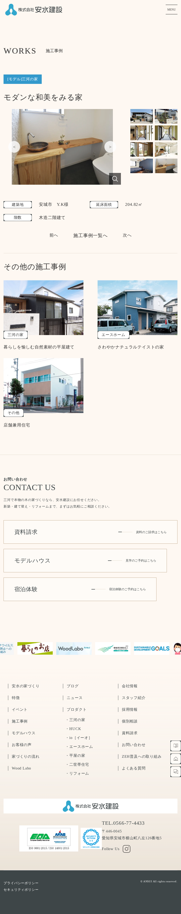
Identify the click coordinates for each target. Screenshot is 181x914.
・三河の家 (75, 720)
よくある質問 (134, 768)
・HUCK (73, 729)
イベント (20, 709)
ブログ (72, 686)
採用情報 (130, 709)
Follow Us (110, 849)
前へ (53, 235)
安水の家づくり (26, 686)
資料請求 (130, 733)
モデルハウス (24, 733)
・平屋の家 (75, 756)
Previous (14, 147)
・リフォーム (77, 773)
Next (110, 147)
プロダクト (76, 709)
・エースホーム (79, 747)
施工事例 (20, 721)
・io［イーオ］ (78, 738)
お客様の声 (22, 745)
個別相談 (130, 721)
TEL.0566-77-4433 (123, 823)
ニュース (74, 698)
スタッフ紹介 (134, 698)
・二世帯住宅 (77, 764)
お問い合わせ (134, 745)
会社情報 (130, 686)
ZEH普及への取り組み (142, 756)
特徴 (16, 698)
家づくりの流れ (26, 756)
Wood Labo (21, 768)
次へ (127, 235)
